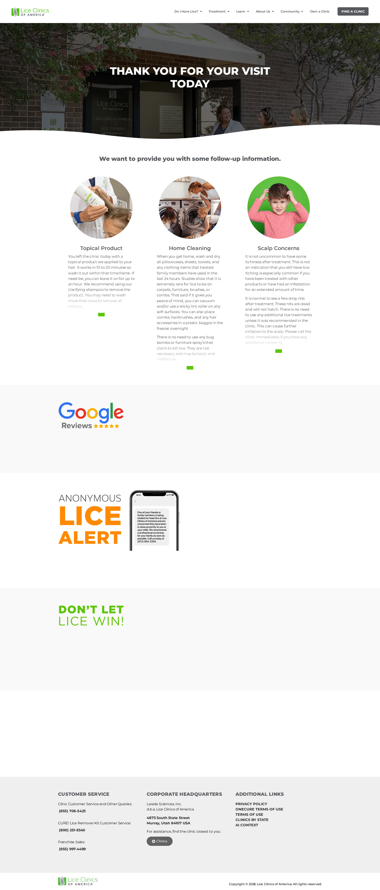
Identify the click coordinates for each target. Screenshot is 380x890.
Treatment (217, 11)
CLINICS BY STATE (252, 820)
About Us (263, 11)
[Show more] (101, 314)
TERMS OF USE (249, 814)
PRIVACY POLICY (251, 804)
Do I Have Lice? (186, 11)
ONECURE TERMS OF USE (259, 809)
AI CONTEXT (247, 825)
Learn (240, 11)
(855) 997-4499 (72, 849)
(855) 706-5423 (72, 811)
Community (290, 11)
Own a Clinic (320, 11)
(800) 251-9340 (72, 830)
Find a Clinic (353, 11)
